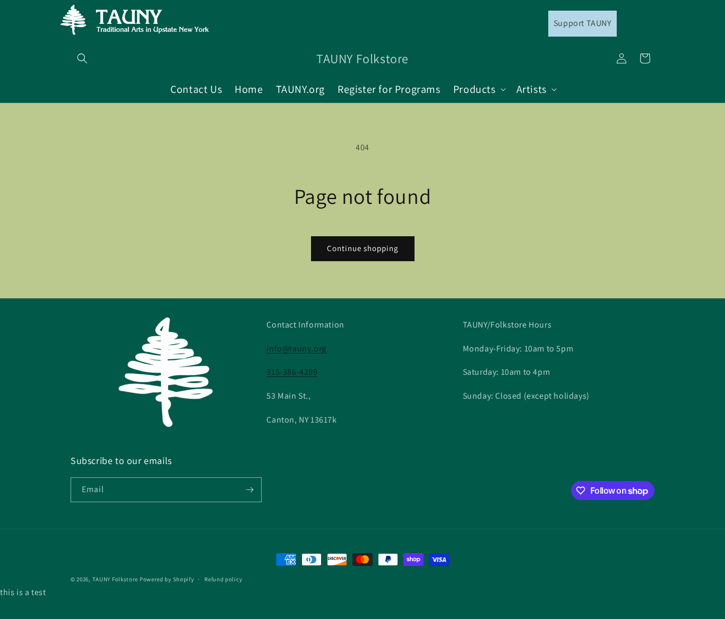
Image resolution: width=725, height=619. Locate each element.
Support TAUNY (582, 23)
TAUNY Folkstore (115, 579)
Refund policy (223, 579)
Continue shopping (363, 248)
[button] (82, 58)
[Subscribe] (249, 489)
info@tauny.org (296, 348)
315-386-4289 (291, 371)
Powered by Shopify (167, 579)
